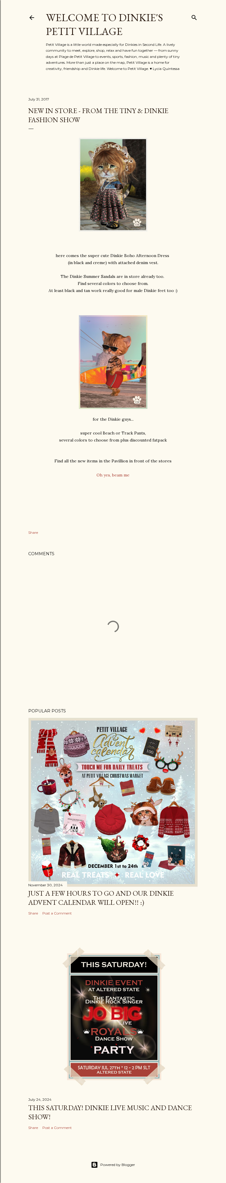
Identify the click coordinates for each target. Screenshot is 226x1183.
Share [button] (33, 532)
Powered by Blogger (117, 1164)
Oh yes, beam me (113, 475)
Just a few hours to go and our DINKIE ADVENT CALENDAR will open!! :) (101, 898)
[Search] (194, 16)
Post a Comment (57, 913)
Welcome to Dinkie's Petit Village (104, 24)
